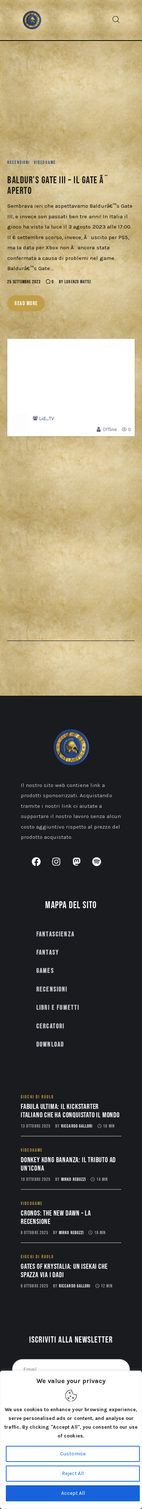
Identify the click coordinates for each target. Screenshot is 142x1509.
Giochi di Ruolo (37, 1097)
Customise (73, 1454)
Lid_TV (46, 418)
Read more (26, 303)
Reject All (73, 1473)
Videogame (45, 162)
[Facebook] (41, 866)
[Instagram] (61, 866)
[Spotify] (101, 866)
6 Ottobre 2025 (34, 1286)
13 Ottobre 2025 (36, 1126)
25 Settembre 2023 (24, 282)
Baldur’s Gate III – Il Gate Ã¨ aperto (58, 186)
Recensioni (18, 162)
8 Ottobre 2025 (34, 1233)
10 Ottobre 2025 (36, 1179)
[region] (71, 1440)
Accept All (73, 1493)
